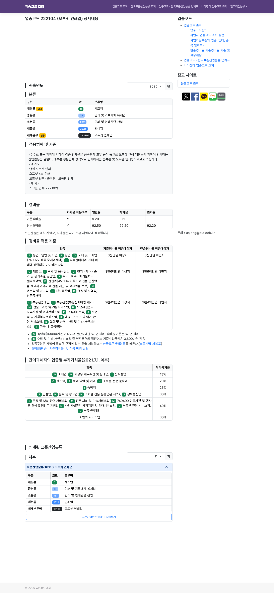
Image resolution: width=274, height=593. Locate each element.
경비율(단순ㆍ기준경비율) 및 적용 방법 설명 (59, 348)
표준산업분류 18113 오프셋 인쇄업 (49, 467)
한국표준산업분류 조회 (143, 6)
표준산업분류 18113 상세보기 (99, 516)
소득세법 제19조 (150, 344)
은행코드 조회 (190, 83)
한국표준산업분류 (114, 344)
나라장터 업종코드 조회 (214, 6)
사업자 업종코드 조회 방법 (207, 35)
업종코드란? (198, 30)
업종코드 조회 (34, 6)
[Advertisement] (99, 53)
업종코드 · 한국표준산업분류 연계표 (178, 6)
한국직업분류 (237, 6)
